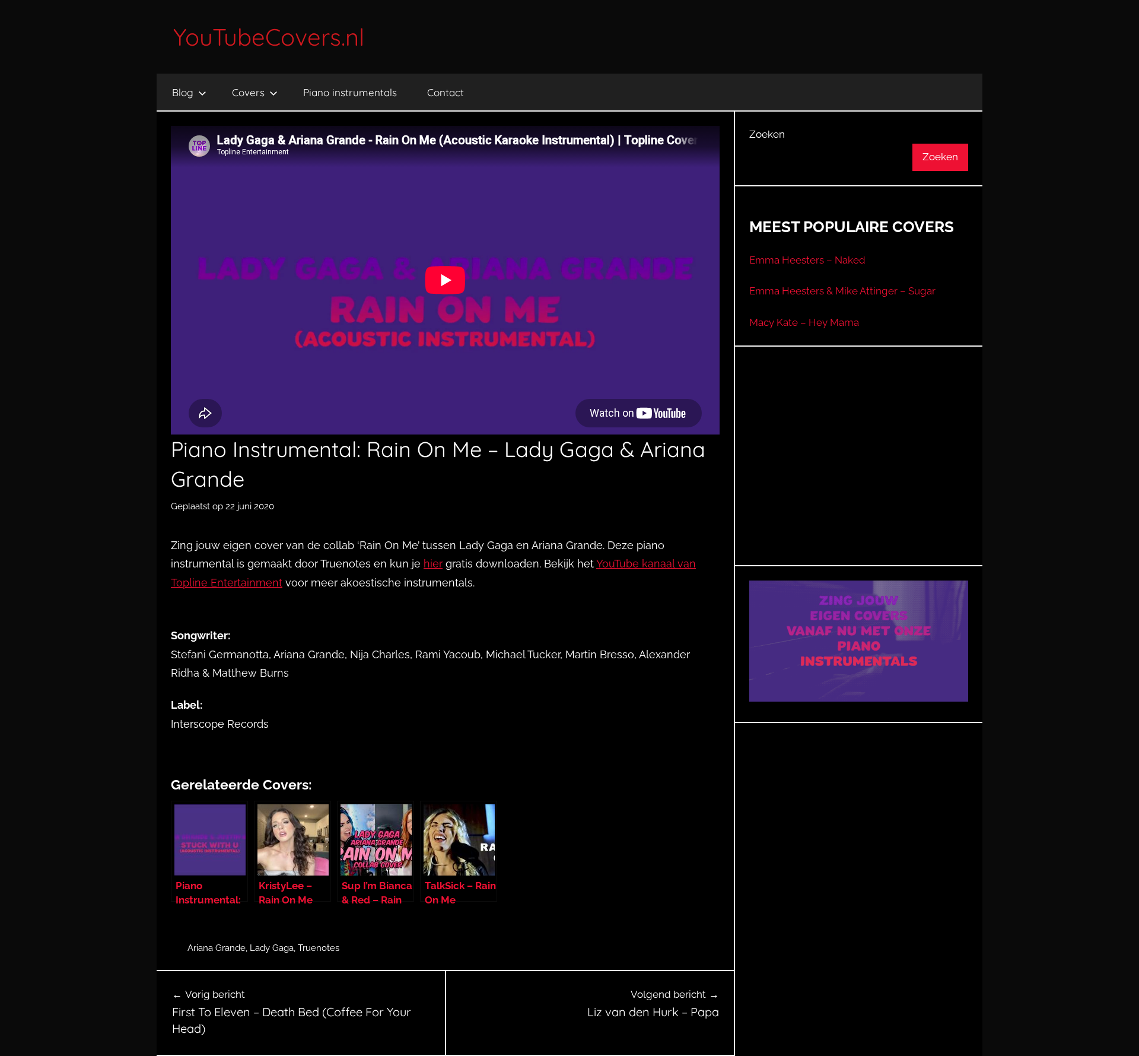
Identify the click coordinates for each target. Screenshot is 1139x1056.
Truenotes (318, 948)
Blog (182, 92)
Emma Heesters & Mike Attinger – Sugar (842, 291)
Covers (248, 92)
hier (433, 563)
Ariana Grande (216, 948)
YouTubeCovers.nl (268, 37)
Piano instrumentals (350, 92)
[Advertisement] (859, 471)
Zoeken (767, 134)
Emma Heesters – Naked (807, 260)
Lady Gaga (272, 948)
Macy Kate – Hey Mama (804, 322)
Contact (445, 92)
